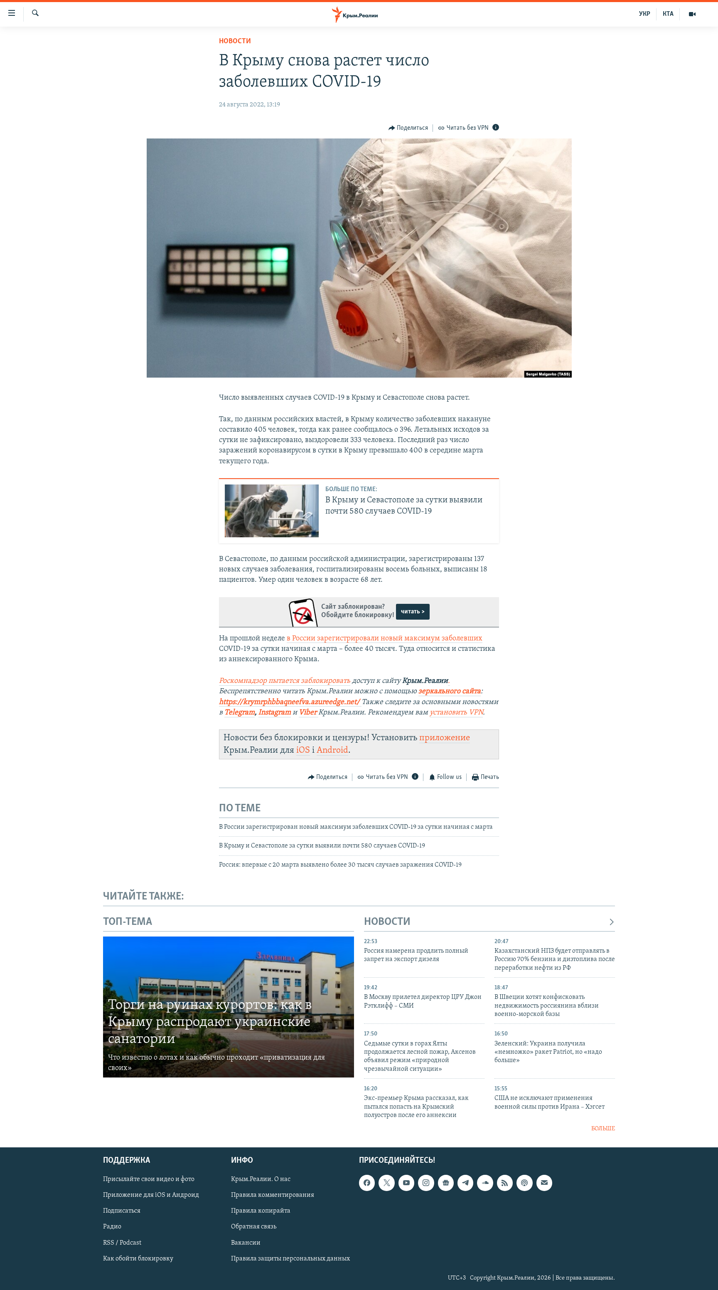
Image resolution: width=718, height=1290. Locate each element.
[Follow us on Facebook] (367, 1183)
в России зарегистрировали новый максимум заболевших (384, 639)
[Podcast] (524, 1183)
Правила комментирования (272, 1195)
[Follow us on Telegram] (465, 1183)
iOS (303, 750)
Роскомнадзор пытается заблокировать (284, 681)
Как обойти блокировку (138, 1258)
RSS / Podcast (122, 1243)
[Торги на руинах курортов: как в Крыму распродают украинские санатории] (228, 1007)
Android (332, 750)
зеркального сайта (449, 691)
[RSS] (505, 1183)
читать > (413, 611)
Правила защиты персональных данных (290, 1258)
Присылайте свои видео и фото (148, 1179)
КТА (668, 14)
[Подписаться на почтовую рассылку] (544, 1183)
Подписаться (121, 1211)
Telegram (239, 713)
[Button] (408, 128)
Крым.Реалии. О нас (260, 1179)
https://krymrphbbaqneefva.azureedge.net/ (289, 702)
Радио (112, 1226)
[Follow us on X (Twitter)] (386, 1183)
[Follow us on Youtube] (406, 1183)
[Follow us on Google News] (446, 1183)
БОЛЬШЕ (603, 1129)
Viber (308, 713)
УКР (644, 14)
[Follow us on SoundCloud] (485, 1183)
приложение (444, 738)
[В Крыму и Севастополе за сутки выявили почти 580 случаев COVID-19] (272, 510)
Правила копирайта (260, 1211)
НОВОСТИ (387, 922)
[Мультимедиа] (692, 14)
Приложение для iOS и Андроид (151, 1195)
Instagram (274, 713)
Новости (235, 41)
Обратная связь (253, 1226)
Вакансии (246, 1243)
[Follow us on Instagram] (426, 1183)
